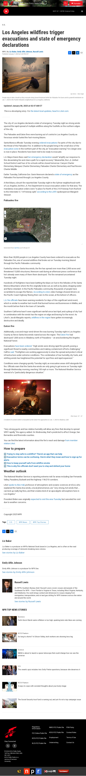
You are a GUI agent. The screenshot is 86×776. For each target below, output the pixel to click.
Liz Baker (12, 52)
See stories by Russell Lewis (28, 601)
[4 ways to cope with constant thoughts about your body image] (9, 687)
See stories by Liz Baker (13, 552)
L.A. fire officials (11, 300)
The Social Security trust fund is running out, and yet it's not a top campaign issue (49, 700)
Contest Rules (71, 732)
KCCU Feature (23, 633)
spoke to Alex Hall (17, 485)
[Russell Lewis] (7, 585)
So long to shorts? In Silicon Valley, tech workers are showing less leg (45, 637)
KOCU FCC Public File (56, 732)
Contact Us (70, 742)
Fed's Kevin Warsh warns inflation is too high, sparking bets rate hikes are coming (50, 620)
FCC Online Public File (39, 733)
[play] (6, 11)
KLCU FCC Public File (39, 743)
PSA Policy (70, 727)
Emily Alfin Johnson (24, 52)
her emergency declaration (40, 157)
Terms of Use (71, 737)
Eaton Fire (64, 335)
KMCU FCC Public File (56, 727)
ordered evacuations (48, 143)
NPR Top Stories (39, 522)
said (12, 352)
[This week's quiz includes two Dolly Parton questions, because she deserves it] (9, 670)
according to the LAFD (47, 192)
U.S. (3, 25)
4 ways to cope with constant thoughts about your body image (42, 686)
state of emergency (63, 174)
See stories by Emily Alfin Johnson (18, 572)
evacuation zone (11, 149)
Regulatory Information (36, 728)
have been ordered (23, 346)
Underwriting (53, 742)
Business (21, 617)
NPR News (23, 522)
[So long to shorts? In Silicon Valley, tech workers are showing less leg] (9, 637)
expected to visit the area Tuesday (46, 499)
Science (21, 650)
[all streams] (82, 11)
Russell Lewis (38, 52)
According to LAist (41, 292)
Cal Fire (16, 248)
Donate (76, 3)
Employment (53, 737)
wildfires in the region (41, 317)
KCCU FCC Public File (39, 738)
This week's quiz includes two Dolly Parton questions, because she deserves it (49, 669)
